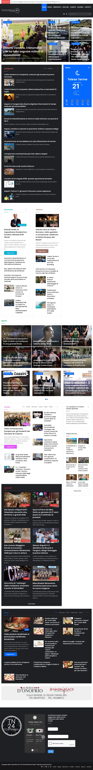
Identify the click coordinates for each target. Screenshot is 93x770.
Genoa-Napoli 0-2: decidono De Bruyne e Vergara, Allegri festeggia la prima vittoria (34, 2)
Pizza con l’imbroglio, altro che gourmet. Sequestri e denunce (51, 633)
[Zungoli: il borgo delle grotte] (83, 441)
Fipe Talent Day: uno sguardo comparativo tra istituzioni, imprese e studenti (51, 459)
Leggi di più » (10, 253)
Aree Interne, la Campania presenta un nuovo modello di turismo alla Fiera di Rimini (47, 271)
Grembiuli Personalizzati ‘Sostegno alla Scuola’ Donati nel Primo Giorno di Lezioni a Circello (50, 430)
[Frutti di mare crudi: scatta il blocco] (9, 171)
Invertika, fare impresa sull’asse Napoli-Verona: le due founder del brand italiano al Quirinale (15, 278)
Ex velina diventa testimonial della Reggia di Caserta (52, 281)
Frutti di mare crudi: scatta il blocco (19, 166)
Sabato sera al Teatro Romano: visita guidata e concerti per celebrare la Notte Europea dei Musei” (47, 234)
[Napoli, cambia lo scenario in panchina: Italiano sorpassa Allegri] (9, 134)
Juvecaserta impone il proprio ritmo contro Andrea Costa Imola (43, 363)
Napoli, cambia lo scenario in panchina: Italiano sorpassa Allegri (31, 129)
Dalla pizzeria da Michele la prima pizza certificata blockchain (16, 637)
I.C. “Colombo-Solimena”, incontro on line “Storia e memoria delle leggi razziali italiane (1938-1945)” (23, 472)
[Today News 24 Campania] (10, 10)
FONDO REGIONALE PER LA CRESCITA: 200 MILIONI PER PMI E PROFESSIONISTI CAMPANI (21, 306)
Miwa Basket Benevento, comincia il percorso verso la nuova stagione (79, 54)
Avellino (65, 7)
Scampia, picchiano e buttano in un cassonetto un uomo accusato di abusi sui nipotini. (30, 735)
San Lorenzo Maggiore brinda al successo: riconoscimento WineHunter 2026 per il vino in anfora (80, 31)
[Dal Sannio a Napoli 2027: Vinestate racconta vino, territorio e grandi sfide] (23, 40)
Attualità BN (7, 22)
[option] (46, 40)
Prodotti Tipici (74, 612)
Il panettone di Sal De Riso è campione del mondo (81, 632)
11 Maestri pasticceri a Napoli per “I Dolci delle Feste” (81, 621)
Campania (50, 68)
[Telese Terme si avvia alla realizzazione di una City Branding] (41, 258)
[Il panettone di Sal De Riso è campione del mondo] (68, 631)
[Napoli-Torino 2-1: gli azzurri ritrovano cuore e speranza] (9, 196)
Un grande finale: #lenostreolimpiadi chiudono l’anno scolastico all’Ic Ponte (23, 459)
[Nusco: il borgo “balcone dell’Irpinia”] (71, 477)
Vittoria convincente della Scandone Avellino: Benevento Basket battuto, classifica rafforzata (16, 361)
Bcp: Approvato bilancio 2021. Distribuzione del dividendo (15, 270)
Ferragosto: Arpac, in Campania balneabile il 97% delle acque (51, 308)
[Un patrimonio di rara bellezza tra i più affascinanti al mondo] (9, 146)
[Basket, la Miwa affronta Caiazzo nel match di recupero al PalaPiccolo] (77, 357)
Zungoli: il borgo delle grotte (82, 448)
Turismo (39, 209)
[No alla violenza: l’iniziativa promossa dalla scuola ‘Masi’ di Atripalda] (38, 414)
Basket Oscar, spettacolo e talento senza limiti (46, 342)
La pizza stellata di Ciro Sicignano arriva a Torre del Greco (16, 663)
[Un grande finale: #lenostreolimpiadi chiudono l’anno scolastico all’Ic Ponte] (9, 456)
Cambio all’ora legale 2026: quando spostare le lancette (28, 179)
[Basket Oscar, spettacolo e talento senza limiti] (46, 335)
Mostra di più (77, 491)
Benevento (57, 7)
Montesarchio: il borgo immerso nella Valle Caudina (83, 468)
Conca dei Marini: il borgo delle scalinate (83, 484)
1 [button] (45, 399)
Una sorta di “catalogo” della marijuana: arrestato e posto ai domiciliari (56, 54)
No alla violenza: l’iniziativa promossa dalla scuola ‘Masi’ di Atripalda (50, 417)
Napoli (49, 7)
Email (50, 733)
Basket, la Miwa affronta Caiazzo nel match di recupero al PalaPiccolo (75, 363)
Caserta (73, 7)
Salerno (80, 7)
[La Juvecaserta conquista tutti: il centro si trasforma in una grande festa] (16, 335)
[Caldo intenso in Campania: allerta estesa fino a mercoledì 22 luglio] (9, 97)
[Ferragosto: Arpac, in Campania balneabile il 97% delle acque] (41, 305)
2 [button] (47, 399)
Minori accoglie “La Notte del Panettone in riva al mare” (73, 643)
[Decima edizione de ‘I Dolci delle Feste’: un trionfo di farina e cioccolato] (39, 620)
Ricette (81, 612)
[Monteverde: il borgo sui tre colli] (71, 460)
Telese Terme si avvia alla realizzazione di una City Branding (53, 260)
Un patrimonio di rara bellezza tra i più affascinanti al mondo (30, 141)
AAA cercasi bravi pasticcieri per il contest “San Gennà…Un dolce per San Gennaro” (81, 666)
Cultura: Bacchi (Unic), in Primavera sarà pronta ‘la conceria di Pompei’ (21, 291)
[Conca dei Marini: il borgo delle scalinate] (83, 477)
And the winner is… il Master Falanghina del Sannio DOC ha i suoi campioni (44, 389)
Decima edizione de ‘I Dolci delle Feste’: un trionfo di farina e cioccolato (52, 621)
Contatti (88, 7)
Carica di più (31, 603)
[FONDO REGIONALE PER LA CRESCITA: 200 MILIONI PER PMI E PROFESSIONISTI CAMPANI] (9, 302)
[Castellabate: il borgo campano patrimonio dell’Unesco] (71, 441)
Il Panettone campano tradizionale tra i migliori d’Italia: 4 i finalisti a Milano (46, 664)
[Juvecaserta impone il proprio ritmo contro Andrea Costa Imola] (46, 357)
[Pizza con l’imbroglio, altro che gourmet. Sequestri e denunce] (39, 631)
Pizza (67, 612)
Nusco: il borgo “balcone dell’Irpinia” (71, 484)
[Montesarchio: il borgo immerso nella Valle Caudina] (83, 460)
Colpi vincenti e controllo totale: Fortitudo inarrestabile (75, 341)
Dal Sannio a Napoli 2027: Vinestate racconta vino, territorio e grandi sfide (19, 51)
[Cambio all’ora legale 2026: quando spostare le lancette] (9, 184)
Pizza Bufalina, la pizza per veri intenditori (22, 677)
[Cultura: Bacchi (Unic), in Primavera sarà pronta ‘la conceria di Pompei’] (9, 288)
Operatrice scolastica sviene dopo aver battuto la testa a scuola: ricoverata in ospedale (51, 445)
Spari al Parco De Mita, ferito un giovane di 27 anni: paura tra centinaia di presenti (57, 32)
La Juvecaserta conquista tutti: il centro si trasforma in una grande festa (15, 341)
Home (44, 7)
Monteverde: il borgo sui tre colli (71, 467)
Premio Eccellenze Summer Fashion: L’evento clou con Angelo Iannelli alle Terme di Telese (15, 388)
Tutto (45, 68)
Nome (50, 726)
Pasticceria (62, 612)
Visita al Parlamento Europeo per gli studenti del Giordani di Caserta (17, 431)
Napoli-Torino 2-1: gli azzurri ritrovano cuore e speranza (27, 191)
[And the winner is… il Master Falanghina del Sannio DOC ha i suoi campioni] (46, 383)
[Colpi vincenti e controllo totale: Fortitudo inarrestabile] (77, 335)
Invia (50, 751)
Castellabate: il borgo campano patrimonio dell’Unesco (71, 449)
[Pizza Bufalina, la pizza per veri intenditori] (9, 677)
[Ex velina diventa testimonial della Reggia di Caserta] (41, 279)
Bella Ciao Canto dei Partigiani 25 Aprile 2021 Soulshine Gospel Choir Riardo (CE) (39, 735)
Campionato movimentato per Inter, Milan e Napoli (25, 154)
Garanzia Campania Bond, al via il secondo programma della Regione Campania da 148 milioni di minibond (15, 261)
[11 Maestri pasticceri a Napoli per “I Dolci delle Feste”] (68, 620)
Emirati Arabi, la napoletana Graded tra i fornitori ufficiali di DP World (15, 233)
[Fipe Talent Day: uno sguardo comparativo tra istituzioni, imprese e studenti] (38, 456)
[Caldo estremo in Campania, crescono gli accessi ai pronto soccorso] (9, 82)
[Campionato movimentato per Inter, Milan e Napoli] (9, 159)
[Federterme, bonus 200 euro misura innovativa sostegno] (41, 292)
